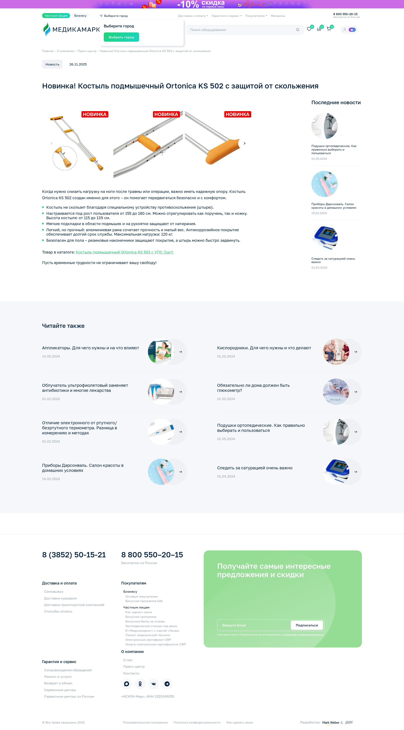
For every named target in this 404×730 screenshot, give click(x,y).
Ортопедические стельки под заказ (151, 626)
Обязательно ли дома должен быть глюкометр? (253, 388)
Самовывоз (53, 591)
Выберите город (116, 15)
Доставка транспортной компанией (74, 605)
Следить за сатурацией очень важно (333, 260)
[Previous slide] (51, 143)
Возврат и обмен (58, 683)
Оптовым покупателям (141, 596)
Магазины (278, 15)
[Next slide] (244, 143)
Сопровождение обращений (68, 670)
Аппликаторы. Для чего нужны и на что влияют (90, 347)
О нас (128, 660)
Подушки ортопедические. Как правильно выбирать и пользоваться (334, 149)
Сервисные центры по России (69, 696)
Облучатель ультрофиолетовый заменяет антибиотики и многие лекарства (85, 388)
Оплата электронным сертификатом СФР (155, 644)
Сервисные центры (60, 690)
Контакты (131, 673)
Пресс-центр (87, 51)
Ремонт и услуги (58, 676)
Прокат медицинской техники (147, 635)
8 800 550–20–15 (152, 554)
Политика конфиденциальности (197, 722)
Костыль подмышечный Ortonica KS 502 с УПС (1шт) (124, 252)
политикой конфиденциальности (303, 634)
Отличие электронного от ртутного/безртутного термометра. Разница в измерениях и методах (79, 427)
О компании (65, 51)
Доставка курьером (60, 598)
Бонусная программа (140, 616)
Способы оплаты (58, 611)
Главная (48, 51)
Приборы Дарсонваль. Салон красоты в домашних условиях (333, 205)
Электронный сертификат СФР (148, 639)
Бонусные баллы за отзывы (145, 621)
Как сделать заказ (138, 612)
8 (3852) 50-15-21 (74, 554)
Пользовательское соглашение (145, 722)
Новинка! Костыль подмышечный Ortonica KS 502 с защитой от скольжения (155, 51)
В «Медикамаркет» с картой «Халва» (152, 630)
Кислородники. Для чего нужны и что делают (264, 347)
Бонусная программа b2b (144, 601)
